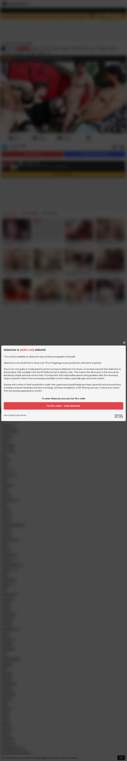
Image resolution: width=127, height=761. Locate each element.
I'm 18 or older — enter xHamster (63, 406)
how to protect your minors (15, 415)
